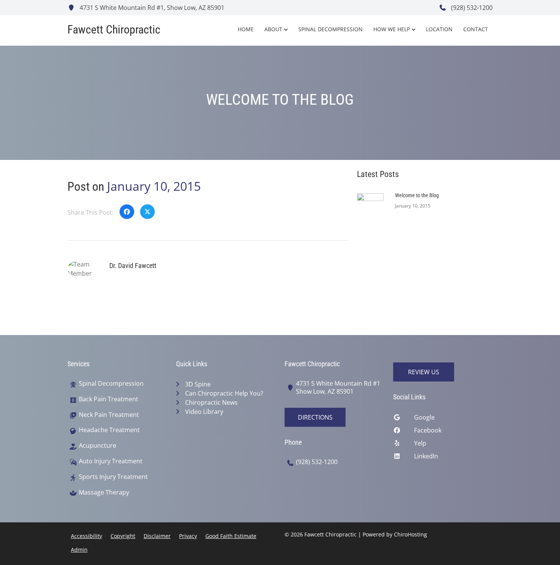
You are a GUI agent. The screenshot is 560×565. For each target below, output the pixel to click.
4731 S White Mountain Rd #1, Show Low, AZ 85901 (151, 7)
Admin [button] (79, 549)
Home (246, 29)
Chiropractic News (211, 402)
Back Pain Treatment (108, 399)
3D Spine (198, 384)
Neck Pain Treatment (109, 415)
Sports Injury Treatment (113, 477)
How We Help (391, 29)
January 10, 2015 (154, 186)
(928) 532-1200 (471, 7)
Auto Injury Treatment (110, 461)
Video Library (204, 411)
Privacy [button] (188, 535)
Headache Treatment (109, 430)
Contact (475, 29)
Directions (315, 417)
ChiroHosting (410, 534)
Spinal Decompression (330, 29)
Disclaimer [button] (157, 535)
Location (439, 29)
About (273, 29)
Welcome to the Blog (417, 195)
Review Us (423, 372)
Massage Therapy (104, 492)
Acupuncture (97, 446)
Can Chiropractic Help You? (224, 393)
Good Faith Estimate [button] (230, 535)
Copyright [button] (122, 535)
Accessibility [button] (86, 535)
